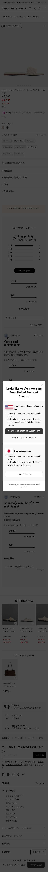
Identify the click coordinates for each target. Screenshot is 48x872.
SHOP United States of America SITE (24, 431)
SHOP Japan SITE (24, 474)
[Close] (42, 384)
